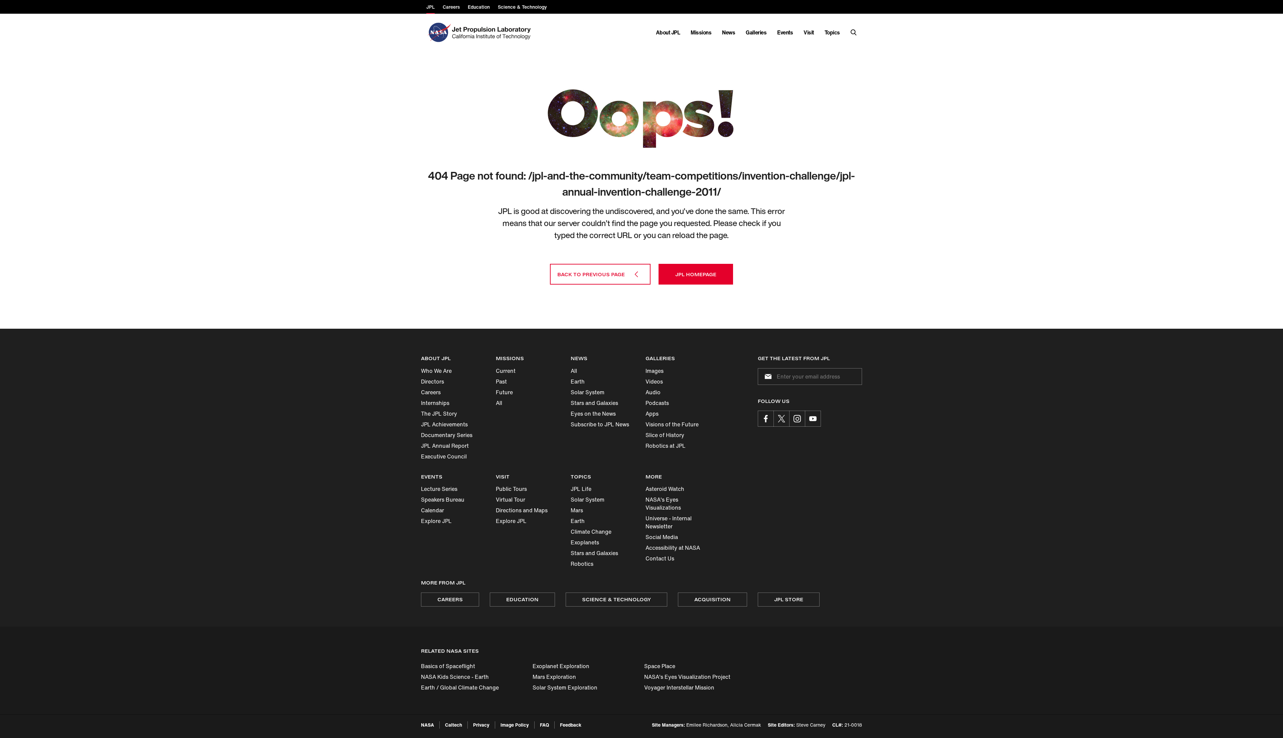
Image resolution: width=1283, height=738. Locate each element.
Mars (577, 510)
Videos (654, 382)
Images (655, 371)
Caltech (453, 724)
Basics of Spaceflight (448, 666)
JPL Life (581, 489)
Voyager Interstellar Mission (679, 687)
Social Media (662, 537)
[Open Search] (853, 32)
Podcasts (657, 403)
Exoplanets (585, 542)
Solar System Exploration (565, 687)
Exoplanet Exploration (561, 666)
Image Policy (515, 724)
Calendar (432, 510)
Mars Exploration (554, 677)
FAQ (544, 724)
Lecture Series (439, 489)
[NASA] (438, 32)
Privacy (481, 724)
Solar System (587, 392)
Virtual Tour (510, 500)
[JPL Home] (492, 32)
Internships (435, 403)
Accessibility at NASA (673, 548)
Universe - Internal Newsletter (669, 522)
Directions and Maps (522, 510)
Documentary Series (446, 435)
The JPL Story (439, 414)
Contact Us (660, 558)
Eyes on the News (593, 414)
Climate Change (591, 532)
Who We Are (436, 371)
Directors (432, 382)
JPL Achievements (444, 424)
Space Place (659, 666)
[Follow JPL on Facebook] (766, 419)
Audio (653, 392)
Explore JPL (436, 521)
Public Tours (511, 489)
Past (501, 382)
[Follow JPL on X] (781, 419)
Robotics (582, 564)
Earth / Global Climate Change (460, 687)
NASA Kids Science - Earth (455, 677)
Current (506, 371)
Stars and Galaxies (594, 403)
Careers (431, 392)
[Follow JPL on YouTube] (813, 419)
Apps (652, 414)
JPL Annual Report (445, 446)
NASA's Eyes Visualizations (663, 504)
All (499, 403)
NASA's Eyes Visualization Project (687, 677)
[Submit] (766, 376)
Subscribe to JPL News (600, 424)
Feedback (570, 724)
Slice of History (665, 435)
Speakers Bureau (442, 500)
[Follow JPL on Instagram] (797, 419)
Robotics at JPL (666, 446)
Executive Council (444, 456)
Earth (578, 382)
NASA (427, 724)
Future (504, 392)
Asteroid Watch (665, 489)
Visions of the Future (672, 424)
